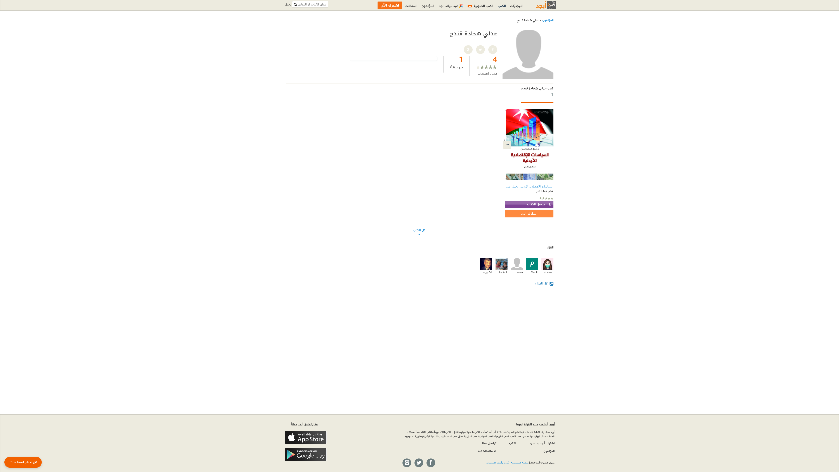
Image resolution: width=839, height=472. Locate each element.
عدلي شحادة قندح (544, 191)
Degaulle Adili (502, 272)
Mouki (534, 272)
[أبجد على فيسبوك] (430, 463)
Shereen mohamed (547, 272)
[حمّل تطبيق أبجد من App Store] (306, 437)
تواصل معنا (489, 443)
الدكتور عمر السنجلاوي (486, 272)
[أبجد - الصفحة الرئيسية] (540, 5)
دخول (288, 4)
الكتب (502, 5)
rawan (519, 272)
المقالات (411, 5)
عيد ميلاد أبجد (451, 5)
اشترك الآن (529, 214)
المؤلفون (547, 20)
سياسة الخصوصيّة (520, 462)
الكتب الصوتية (481, 5)
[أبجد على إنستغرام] (406, 463)
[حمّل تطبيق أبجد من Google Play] (306, 455)
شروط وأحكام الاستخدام (498, 462)
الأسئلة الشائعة (487, 450)
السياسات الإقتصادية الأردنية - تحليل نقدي (529, 186)
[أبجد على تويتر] (418, 463)
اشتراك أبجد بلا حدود (542, 443)
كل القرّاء (541, 283)
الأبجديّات (516, 5)
